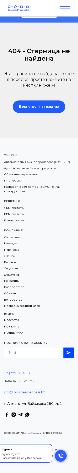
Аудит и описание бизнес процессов (30, 168)
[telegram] (20, 414)
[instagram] (13, 414)
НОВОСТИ (11, 320)
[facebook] (6, 414)
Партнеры (11, 249)
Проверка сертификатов (22, 305)
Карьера (10, 262)
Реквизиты (11, 280)
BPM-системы (14, 214)
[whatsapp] (27, 414)
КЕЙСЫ (9, 314)
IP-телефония (14, 220)
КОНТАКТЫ (12, 326)
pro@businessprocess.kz (24, 392)
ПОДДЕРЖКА (13, 332)
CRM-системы (14, 207)
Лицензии (11, 268)
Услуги (10, 154)
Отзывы (9, 256)
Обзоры (10, 293)
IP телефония (13, 180)
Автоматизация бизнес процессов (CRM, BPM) (37, 162)
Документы (12, 274)
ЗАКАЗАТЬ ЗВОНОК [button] (19, 381)
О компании (12, 237)
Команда (10, 243)
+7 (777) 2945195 (18, 373)
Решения (12, 201)
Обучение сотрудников (21, 174)
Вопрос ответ (14, 287)
